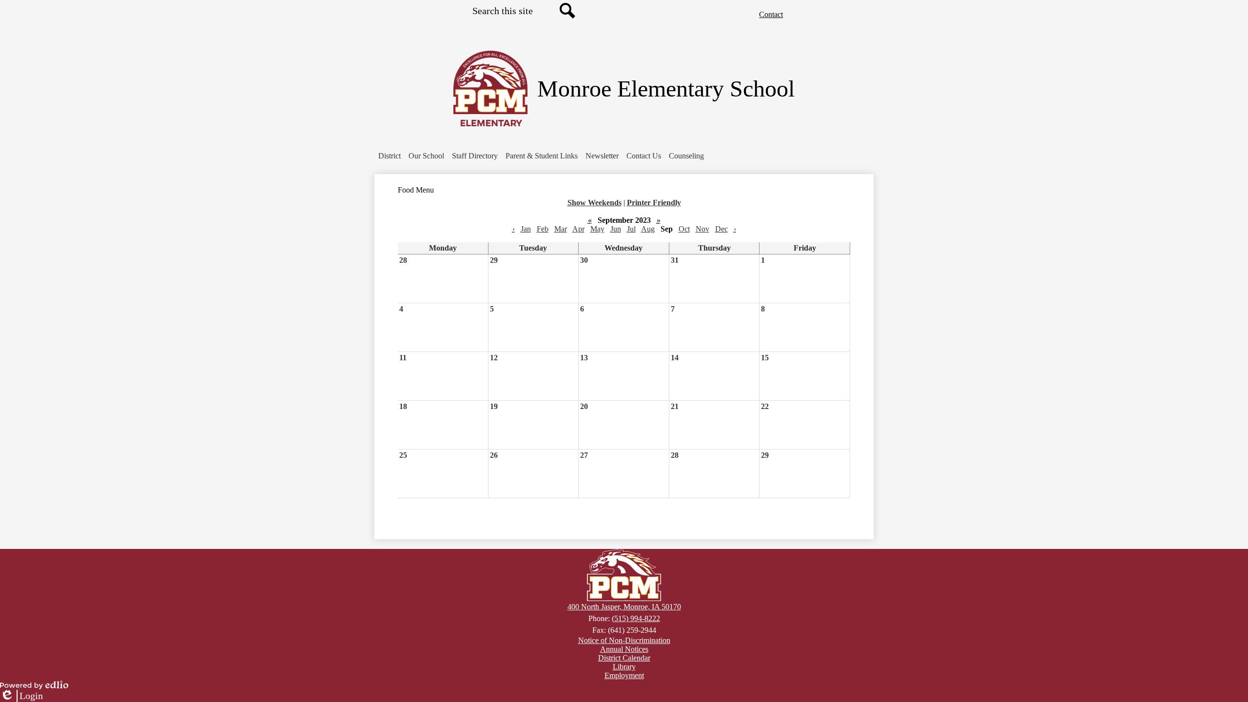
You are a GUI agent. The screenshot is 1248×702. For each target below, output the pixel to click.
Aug (648, 229)
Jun (615, 229)
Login (21, 696)
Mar (560, 229)
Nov (702, 229)
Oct (684, 229)
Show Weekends (594, 202)
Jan (526, 229)
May (597, 229)
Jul (631, 229)
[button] (426, 156)
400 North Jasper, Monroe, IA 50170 (624, 607)
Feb (542, 229)
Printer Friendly (654, 202)
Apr (578, 229)
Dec (721, 229)
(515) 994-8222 (636, 618)
